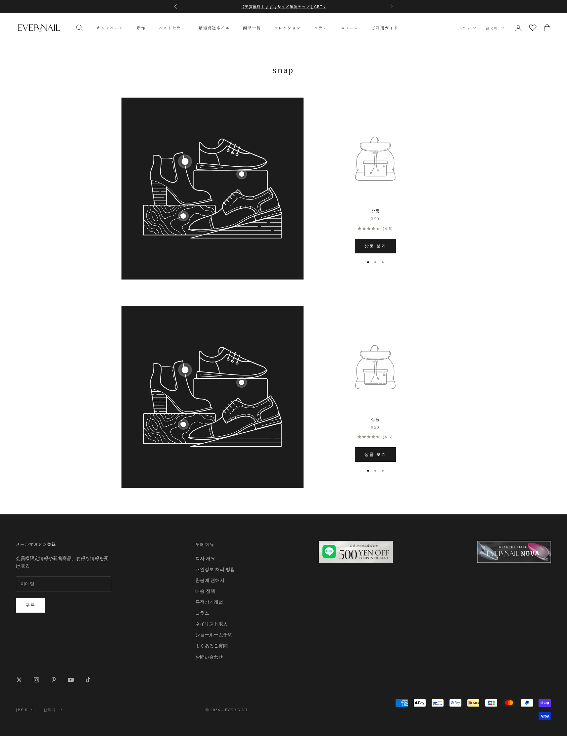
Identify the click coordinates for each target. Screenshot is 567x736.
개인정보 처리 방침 (215, 569)
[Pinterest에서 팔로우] (53, 679)
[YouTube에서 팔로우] (71, 679)
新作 (141, 27)
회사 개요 (205, 558)
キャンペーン (110, 27)
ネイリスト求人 (211, 624)
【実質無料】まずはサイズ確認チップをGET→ (283, 6)
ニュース (349, 27)
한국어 (492, 27)
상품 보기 (375, 245)
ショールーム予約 (213, 634)
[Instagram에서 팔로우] (36, 679)
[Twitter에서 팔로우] (19, 679)
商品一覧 (252, 27)
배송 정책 (205, 591)
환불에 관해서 (209, 580)
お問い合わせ (209, 657)
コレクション (287, 27)
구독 (30, 605)
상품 (375, 210)
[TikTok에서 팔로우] (88, 679)
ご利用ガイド (384, 27)
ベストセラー (172, 27)
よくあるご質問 (211, 645)
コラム (320, 27)
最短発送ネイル (214, 27)
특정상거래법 (209, 602)
